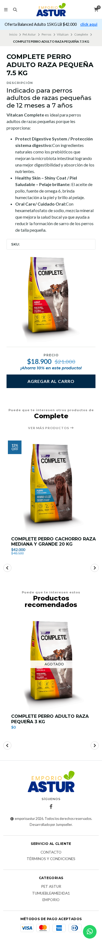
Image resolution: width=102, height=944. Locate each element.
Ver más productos (49, 428)
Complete (81, 34)
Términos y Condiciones (51, 859)
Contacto (51, 852)
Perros (46, 34)
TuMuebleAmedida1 (51, 893)
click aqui (88, 24)
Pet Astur (29, 34)
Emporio (51, 900)
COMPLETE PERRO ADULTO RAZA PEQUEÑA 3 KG (50, 719)
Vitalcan (63, 34)
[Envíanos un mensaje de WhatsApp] (90, 932)
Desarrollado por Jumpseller (51, 825)
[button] (7, 568)
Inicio (13, 34)
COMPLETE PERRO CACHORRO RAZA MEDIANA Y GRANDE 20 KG (53, 541)
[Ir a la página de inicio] (51, 9)
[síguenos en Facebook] (51, 806)
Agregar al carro (51, 381)
